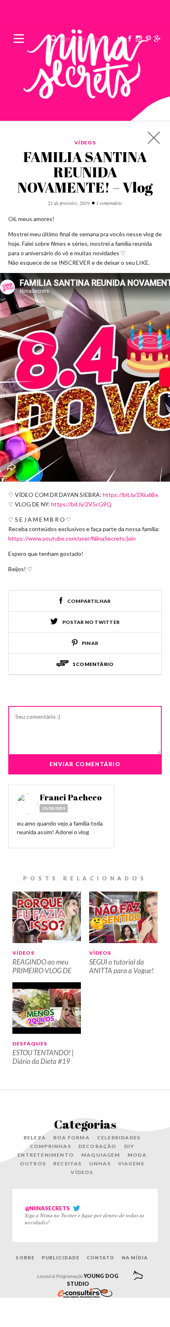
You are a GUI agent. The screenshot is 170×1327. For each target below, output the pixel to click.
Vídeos (85, 142)
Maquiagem (100, 1155)
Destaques (29, 1043)
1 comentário (109, 203)
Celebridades (118, 1137)
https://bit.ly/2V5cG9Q (81, 504)
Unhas (100, 1163)
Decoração (97, 1146)
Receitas (67, 1163)
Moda (137, 1155)
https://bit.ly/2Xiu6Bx (130, 494)
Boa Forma (71, 1137)
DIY (129, 1146)
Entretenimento (45, 1155)
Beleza (35, 1137)
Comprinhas (50, 1146)
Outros (33, 1163)
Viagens (131, 1163)
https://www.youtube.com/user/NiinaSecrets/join (72, 538)
